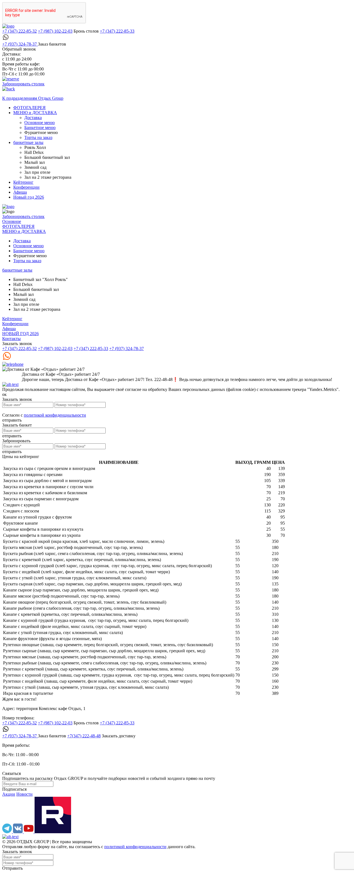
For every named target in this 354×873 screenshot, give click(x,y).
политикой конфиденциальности (55, 415)
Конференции (26, 187)
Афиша (20, 192)
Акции (8, 794)
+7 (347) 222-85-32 (19, 31)
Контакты (11, 338)
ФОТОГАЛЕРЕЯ (29, 107)
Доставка (33, 117)
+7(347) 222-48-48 (84, 735)
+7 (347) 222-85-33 (117, 31)
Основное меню (39, 122)
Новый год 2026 (28, 197)
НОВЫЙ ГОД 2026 (20, 333)
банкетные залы (28, 142)
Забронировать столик (23, 83)
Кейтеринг (23, 182)
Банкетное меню (40, 127)
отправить (12, 420)
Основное (11, 221)
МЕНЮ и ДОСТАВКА (35, 112)
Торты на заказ (38, 137)
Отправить (12, 868)
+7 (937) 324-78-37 (20, 44)
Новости (24, 794)
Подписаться (14, 789)
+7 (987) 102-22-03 (55, 31)
